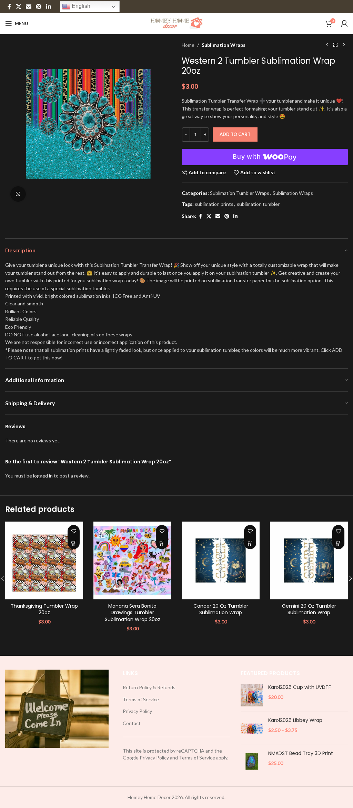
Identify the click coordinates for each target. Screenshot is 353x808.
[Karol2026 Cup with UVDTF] (252, 695)
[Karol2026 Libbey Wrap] (252, 728)
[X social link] (18, 6)
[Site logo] (176, 23)
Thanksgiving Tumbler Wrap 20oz (44, 609)
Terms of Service (141, 699)
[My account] (344, 23)
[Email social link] (28, 6)
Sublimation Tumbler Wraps (239, 193)
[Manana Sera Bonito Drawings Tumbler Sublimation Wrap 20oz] (132, 560)
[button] (74, 543)
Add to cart (235, 134)
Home (188, 45)
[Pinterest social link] (39, 6)
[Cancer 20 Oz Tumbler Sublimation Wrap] (221, 560)
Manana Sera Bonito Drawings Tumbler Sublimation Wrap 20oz (132, 612)
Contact (132, 723)
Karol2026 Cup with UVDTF (299, 687)
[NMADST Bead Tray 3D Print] (252, 761)
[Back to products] (335, 45)
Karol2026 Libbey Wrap (295, 720)
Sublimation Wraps (223, 45)
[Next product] (344, 45)
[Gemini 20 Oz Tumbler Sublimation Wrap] (309, 560)
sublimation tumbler (258, 204)
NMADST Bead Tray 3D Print (300, 753)
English (80, 6)
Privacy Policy (137, 711)
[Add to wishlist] (74, 531)
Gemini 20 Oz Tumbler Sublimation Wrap (309, 609)
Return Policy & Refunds (149, 687)
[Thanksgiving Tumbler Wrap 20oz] (44, 560)
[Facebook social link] (9, 6)
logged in (43, 476)
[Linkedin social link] (48, 6)
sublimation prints (214, 204)
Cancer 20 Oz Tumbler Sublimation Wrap (220, 609)
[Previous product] (327, 45)
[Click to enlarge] (18, 194)
